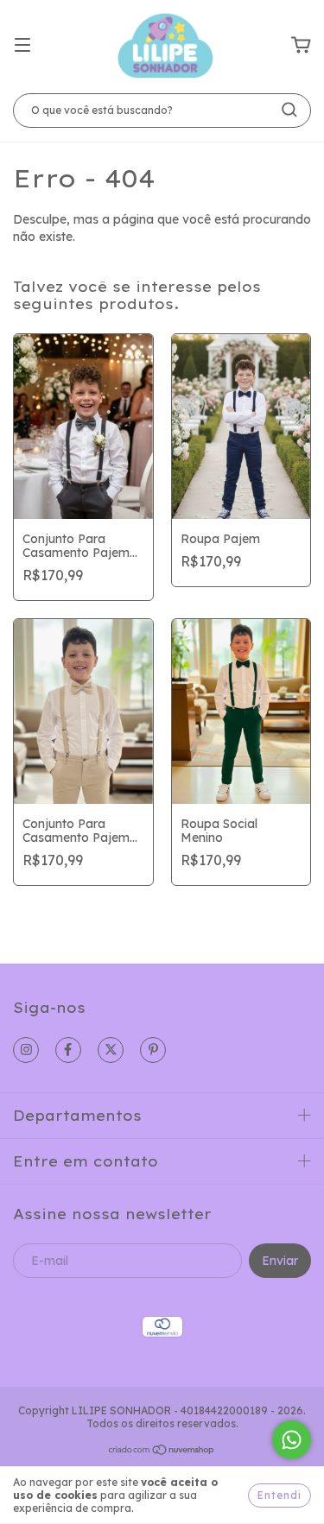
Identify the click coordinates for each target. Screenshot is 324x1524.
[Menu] (22, 46)
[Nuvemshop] (162, 1451)
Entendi (279, 1495)
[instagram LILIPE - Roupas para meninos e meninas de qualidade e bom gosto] (26, 1050)
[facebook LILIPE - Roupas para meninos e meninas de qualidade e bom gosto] (68, 1050)
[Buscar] (289, 109)
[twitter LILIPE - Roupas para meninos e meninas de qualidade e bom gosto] (111, 1050)
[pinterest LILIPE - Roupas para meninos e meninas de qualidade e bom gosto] (153, 1050)
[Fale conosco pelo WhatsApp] (291, 1439)
